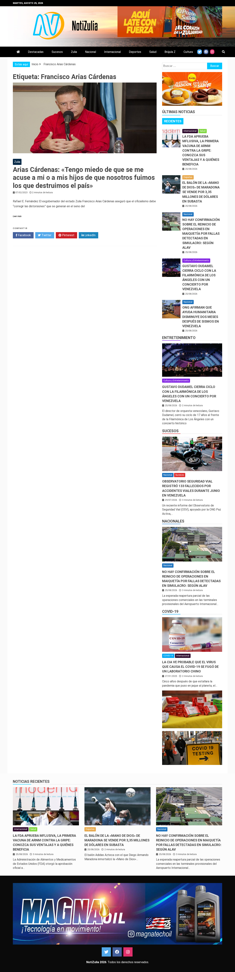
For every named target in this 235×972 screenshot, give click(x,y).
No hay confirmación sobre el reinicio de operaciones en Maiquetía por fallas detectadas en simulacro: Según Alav (201, 233)
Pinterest (67, 235)
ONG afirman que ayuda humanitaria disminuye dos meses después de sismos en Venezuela (200, 316)
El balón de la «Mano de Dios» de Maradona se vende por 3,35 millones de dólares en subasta (201, 192)
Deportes (135, 52)
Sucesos (57, 52)
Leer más (17, 216)
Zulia (74, 52)
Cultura (188, 52)
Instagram (128, 952)
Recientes (172, 121)
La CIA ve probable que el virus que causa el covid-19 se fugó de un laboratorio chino (190, 666)
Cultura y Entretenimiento (196, 260)
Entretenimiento (179, 337)
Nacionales (173, 521)
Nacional (90, 52)
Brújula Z (170, 52)
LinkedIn (89, 235)
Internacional (112, 52)
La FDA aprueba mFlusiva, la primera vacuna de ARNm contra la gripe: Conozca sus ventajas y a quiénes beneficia (200, 150)
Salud (152, 52)
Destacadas (36, 52)
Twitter (46, 235)
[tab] (172, 121)
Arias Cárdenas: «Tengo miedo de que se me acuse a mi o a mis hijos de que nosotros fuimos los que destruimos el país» (84, 177)
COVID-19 (170, 611)
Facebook (24, 235)
